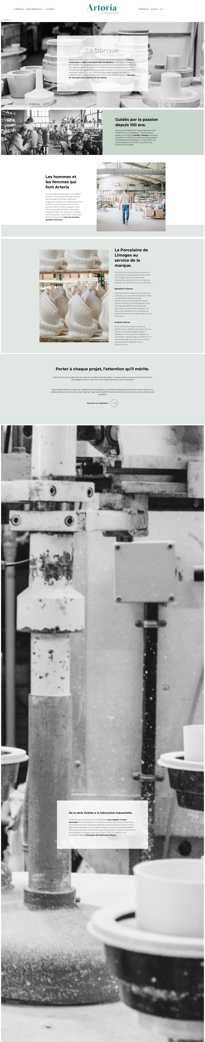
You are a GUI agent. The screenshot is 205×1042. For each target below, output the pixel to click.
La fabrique (19, 9)
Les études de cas (33, 9)
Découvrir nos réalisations (97, 403)
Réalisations (144, 9)
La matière (49, 9)
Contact (154, 9)
